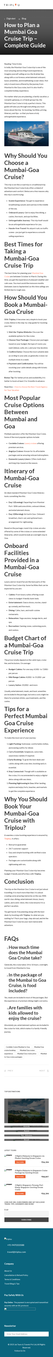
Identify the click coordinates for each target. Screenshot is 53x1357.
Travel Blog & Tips (11, 1284)
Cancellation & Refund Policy (16, 1275)
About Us (8, 1271)
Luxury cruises (31, 443)
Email (6, 1210)
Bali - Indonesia (26, 1135)
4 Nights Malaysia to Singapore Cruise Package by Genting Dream (31, 1171)
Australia (26, 1126)
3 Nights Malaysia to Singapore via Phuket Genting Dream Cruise (29, 1157)
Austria (26, 1131)
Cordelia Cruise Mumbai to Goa (18, 1047)
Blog (24, 18)
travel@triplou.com (16, 1252)
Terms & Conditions (12, 1279)
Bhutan (26, 1140)
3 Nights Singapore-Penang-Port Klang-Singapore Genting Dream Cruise (29, 1187)
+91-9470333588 (15, 1245)
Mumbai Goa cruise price (26, 1054)
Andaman (26, 1111)
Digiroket (11, 18)
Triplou (7, 838)
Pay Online (8, 1302)
